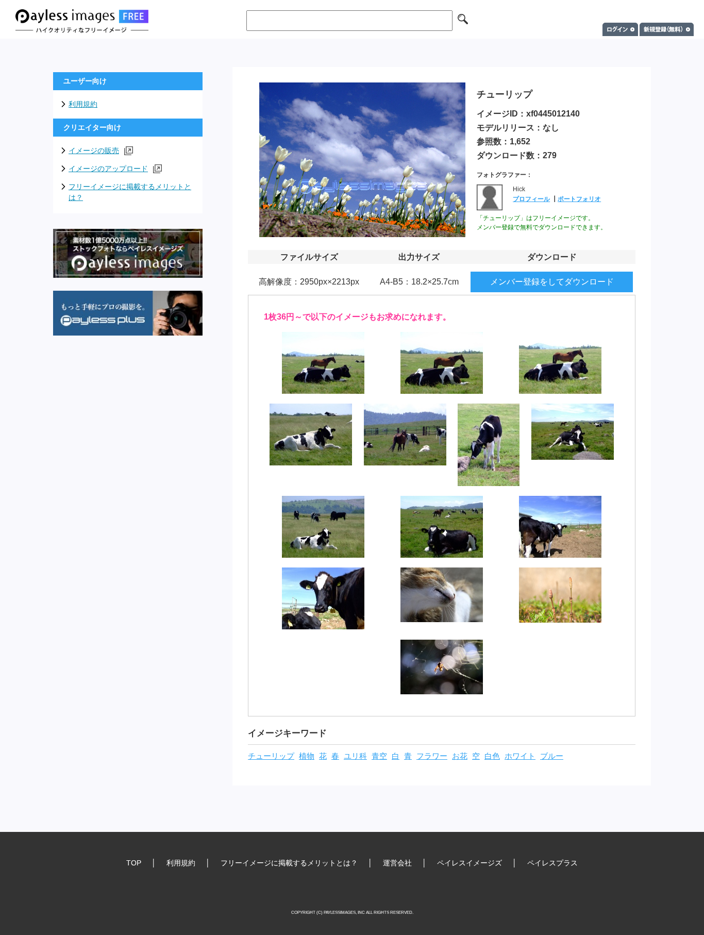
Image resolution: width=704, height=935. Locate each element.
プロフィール (531, 199)
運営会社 (397, 863)
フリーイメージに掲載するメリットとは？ (130, 192)
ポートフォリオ (579, 199)
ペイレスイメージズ (469, 863)
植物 (306, 756)
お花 (459, 756)
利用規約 (83, 104)
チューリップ (271, 756)
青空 (379, 756)
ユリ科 (355, 756)
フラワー (431, 756)
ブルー (551, 756)
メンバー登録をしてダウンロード (552, 281)
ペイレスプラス (552, 863)
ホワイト (520, 756)
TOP (133, 863)
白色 (492, 756)
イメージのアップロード (108, 168)
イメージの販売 (94, 150)
